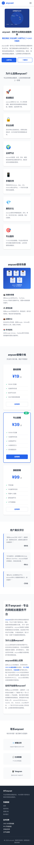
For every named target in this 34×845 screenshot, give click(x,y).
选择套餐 (17, 404)
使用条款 (26, 840)
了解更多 (25, 60)
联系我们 (6, 814)
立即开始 (9, 60)
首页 (4, 806)
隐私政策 (17, 842)
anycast (11, 840)
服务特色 (6, 808)
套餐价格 (6, 811)
